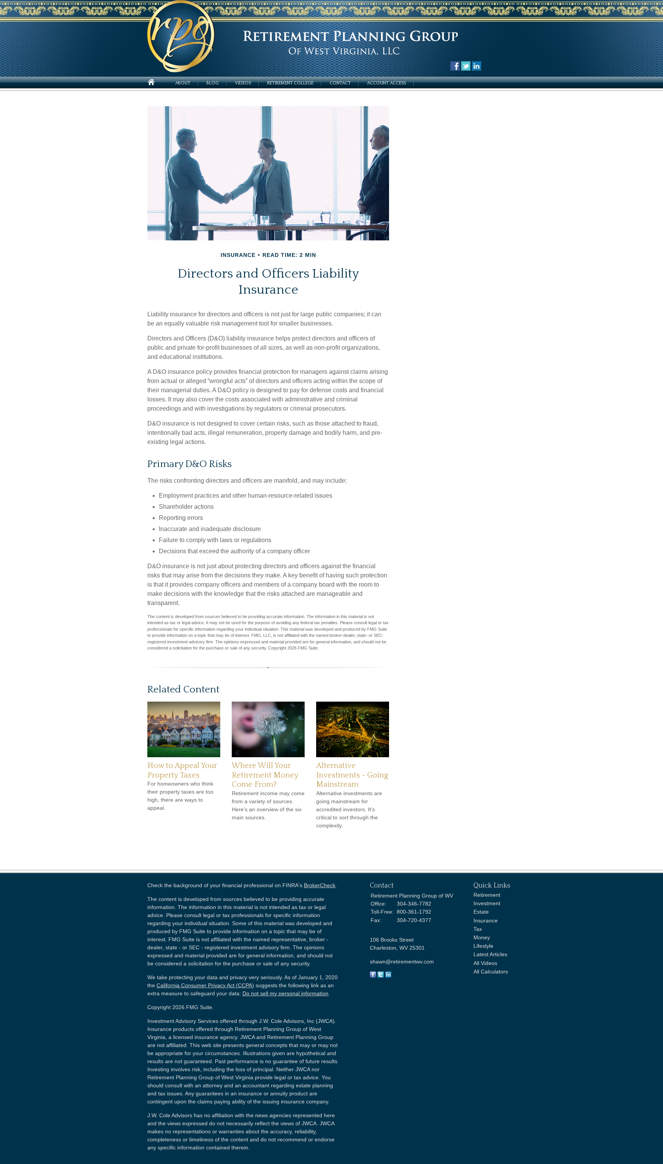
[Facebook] (373, 976)
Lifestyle (483, 946)
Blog (212, 83)
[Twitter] (381, 976)
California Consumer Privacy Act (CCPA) (205, 985)
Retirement (486, 895)
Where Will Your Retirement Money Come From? (265, 775)
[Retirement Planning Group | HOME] (181, 70)
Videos (243, 83)
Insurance (485, 920)
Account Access (386, 83)
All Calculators (490, 971)
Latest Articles (490, 954)
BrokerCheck (319, 885)
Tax (477, 929)
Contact (340, 83)
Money (481, 937)
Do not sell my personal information (285, 993)
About (182, 83)
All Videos (485, 963)
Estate (481, 912)
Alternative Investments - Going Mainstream (352, 775)
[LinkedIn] (388, 976)
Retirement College (290, 83)
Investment (486, 903)
